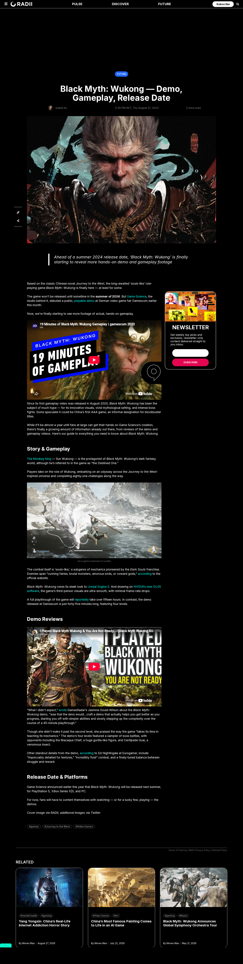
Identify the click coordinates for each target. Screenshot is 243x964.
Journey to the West (58, 826)
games (35, 826)
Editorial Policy (219, 850)
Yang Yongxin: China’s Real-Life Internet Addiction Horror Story (44, 923)
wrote (63, 710)
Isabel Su (61, 107)
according (145, 573)
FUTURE (121, 74)
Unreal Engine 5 (98, 586)
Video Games (85, 826)
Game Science (136, 296)
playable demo (84, 300)
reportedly (82, 599)
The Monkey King (39, 458)
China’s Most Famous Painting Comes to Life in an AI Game (121, 923)
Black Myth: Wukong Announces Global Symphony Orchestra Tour (190, 923)
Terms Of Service (177, 850)
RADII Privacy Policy (199, 850)
